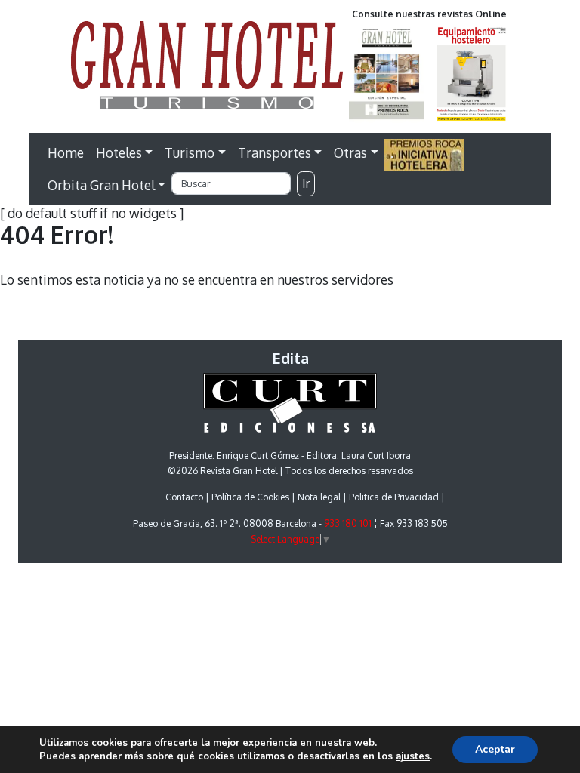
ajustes (413, 756)
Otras (350, 152)
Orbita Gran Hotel (101, 185)
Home (66, 152)
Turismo (189, 152)
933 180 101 (348, 523)
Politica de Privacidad (394, 497)
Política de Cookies (250, 497)
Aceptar (495, 749)
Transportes (274, 152)
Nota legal (319, 497)
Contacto (184, 497)
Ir (306, 183)
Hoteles (119, 152)
